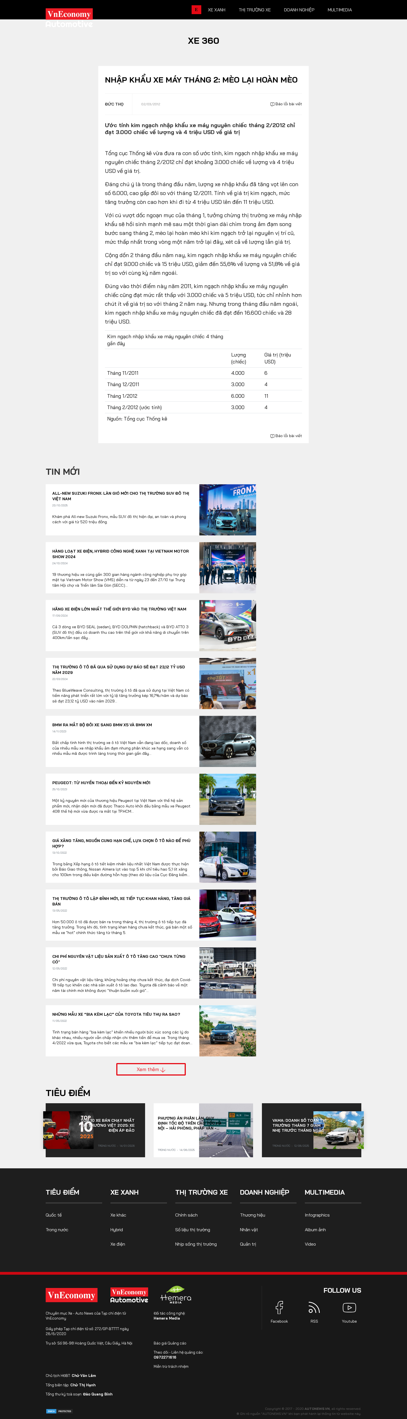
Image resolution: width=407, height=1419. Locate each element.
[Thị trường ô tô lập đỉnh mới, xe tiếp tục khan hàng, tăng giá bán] (227, 915)
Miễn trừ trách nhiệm (171, 1366)
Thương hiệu (252, 1215)
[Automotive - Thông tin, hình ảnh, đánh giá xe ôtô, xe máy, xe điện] (78, 19)
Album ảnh (315, 1229)
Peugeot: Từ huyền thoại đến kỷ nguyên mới (101, 782)
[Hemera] (175, 1294)
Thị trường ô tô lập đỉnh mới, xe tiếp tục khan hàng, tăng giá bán (121, 901)
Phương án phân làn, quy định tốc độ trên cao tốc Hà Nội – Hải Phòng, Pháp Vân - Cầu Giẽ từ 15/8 (189, 1123)
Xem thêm (148, 1069)
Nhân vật (249, 1229)
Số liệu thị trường (192, 1229)
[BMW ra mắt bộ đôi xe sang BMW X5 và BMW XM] (227, 741)
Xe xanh (216, 9)
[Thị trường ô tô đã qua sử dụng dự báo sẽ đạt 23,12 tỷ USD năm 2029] (227, 683)
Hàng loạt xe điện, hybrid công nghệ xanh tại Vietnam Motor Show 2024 (120, 554)
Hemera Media (167, 1318)
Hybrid (116, 1229)
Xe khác (118, 1215)
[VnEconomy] (71, 1295)
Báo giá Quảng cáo (170, 1343)
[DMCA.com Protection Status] (59, 1411)
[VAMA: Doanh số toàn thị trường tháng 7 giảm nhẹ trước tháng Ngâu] (338, 1130)
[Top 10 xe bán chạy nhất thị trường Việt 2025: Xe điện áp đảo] (68, 1130)
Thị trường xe (255, 9)
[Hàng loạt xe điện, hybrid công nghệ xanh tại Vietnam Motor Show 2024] (227, 567)
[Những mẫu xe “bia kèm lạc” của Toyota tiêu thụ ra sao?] (227, 1030)
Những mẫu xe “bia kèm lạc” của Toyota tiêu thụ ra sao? (116, 1014)
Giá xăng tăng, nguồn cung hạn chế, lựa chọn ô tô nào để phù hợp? (121, 843)
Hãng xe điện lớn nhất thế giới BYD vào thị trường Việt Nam (119, 609)
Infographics (317, 1215)
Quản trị (248, 1244)
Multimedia (340, 9)
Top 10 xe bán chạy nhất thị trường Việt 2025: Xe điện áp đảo (108, 1125)
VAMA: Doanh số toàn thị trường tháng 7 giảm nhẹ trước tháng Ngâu (299, 1125)
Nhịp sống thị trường (196, 1244)
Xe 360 (203, 40)
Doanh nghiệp (299, 9)
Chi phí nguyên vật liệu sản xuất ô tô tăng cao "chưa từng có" (119, 959)
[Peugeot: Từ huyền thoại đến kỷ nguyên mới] (227, 799)
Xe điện (117, 1244)
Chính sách (186, 1215)
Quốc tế (54, 1215)
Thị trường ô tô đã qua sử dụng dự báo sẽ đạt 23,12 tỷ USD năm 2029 (118, 669)
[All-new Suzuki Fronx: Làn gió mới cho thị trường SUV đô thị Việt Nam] (227, 509)
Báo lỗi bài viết (288, 103)
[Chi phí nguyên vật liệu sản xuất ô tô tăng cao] (227, 973)
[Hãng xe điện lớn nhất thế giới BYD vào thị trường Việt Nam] (227, 625)
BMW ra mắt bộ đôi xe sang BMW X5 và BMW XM (102, 724)
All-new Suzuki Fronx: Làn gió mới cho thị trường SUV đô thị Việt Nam (120, 496)
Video (310, 1244)
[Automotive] (130, 1294)
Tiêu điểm (68, 1092)
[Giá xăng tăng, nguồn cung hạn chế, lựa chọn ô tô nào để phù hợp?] (227, 857)
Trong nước (107, 1146)
